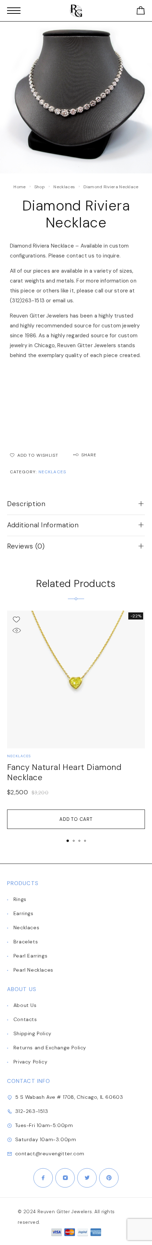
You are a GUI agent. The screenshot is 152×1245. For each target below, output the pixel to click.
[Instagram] (65, 1178)
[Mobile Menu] (14, 10)
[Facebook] (43, 1178)
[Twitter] (87, 1178)
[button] (67, 841)
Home (19, 187)
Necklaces (64, 187)
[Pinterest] (109, 1178)
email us (63, 300)
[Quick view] (16, 630)
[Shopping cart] (140, 11)
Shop (39, 187)
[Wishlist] (16, 619)
